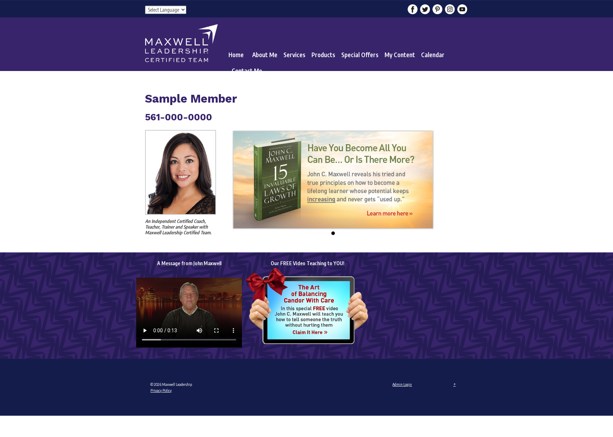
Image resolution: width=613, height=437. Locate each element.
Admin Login (402, 384)
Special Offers (360, 55)
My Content (400, 55)
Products (323, 55)
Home (236, 55)
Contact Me (247, 71)
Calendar (432, 55)
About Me (264, 55)
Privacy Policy (161, 390)
